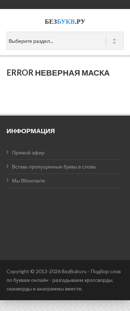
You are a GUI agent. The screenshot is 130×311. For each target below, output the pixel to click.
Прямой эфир (28, 152)
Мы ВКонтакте (28, 180)
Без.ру (65, 21)
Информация (30, 131)
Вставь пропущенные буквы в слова (54, 166)
